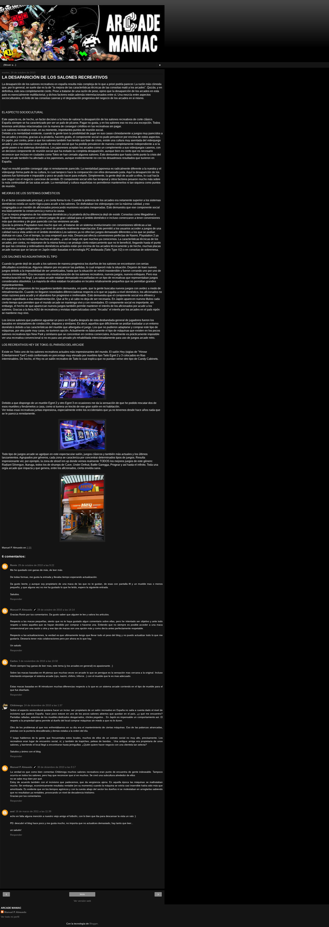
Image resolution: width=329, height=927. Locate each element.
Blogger (93, 923)
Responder (16, 599)
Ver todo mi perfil (10, 916)
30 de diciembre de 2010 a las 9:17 (56, 767)
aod (12, 811)
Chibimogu (16, 705)
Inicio (82, 894)
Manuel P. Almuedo (21, 609)
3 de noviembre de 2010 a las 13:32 (38, 661)
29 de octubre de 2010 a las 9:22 (36, 565)
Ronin (13, 565)
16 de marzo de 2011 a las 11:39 (33, 811)
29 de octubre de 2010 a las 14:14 (56, 609)
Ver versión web (82, 900)
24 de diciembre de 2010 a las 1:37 (43, 705)
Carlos (14, 661)
